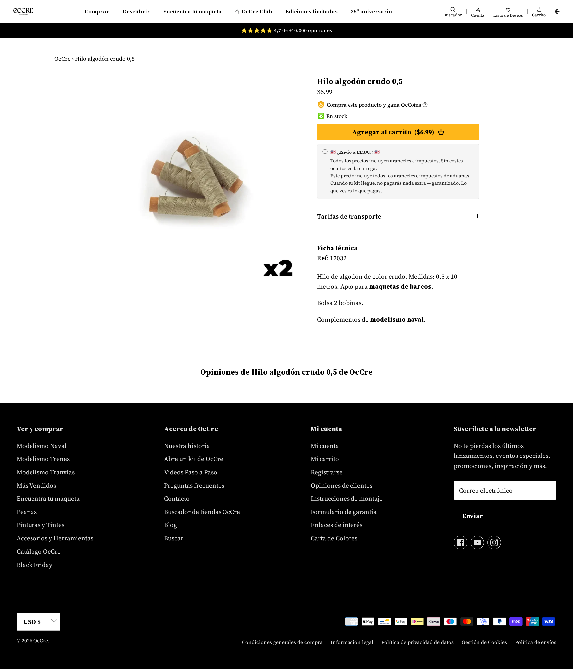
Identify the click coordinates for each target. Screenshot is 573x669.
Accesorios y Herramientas (55, 538)
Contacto (177, 498)
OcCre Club (257, 11)
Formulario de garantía (344, 511)
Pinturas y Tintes (40, 524)
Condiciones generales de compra (282, 642)
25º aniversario (371, 11)
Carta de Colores (334, 538)
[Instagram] (494, 542)
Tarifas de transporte (349, 216)
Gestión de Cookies (484, 642)
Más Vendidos (36, 485)
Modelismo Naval (42, 445)
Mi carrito (325, 459)
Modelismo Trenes (43, 459)
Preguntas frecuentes (194, 485)
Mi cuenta (325, 445)
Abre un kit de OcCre (193, 459)
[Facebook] (460, 542)
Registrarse (327, 472)
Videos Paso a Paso (190, 472)
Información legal (352, 642)
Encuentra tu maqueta (192, 11)
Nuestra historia (187, 445)
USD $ (32, 621)
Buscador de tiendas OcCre (202, 511)
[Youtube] (477, 542)
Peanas (27, 511)
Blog (170, 524)
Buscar (173, 538)
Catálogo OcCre (39, 551)
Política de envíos (535, 642)
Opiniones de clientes (341, 485)
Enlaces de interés (336, 524)
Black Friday (34, 564)
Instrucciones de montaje (347, 498)
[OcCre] (23, 11)
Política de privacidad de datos (417, 642)
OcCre (62, 59)
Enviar (472, 516)
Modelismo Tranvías (46, 472)
